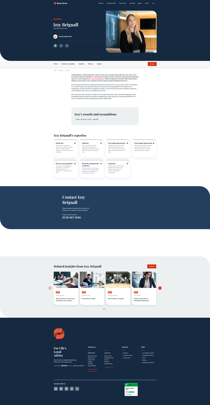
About (146, 3)
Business (101, 3)
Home (55, 70)
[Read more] (66, 288)
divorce (89, 79)
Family (127, 75)
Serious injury (122, 3)
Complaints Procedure (148, 355)
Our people (132, 3)
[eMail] (56, 389)
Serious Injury (127, 357)
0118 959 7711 (93, 369)
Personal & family (111, 3)
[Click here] (66, 149)
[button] (153, 3)
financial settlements (98, 79)
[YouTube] (61, 389)
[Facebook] (72, 389)
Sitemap (145, 360)
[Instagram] (77, 389)
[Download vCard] (61, 46)
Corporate (118, 84)
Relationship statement (148, 362)
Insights (140, 3)
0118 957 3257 (93, 371)
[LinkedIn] (66, 389)
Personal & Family (128, 355)
